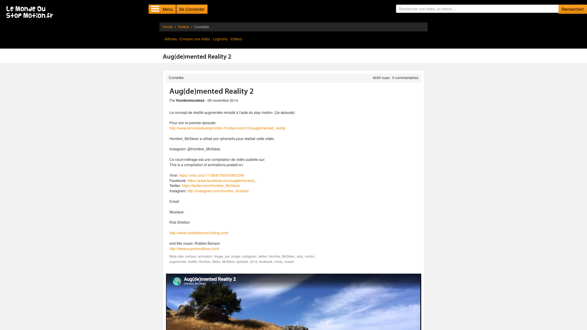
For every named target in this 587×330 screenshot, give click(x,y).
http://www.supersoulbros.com (193, 248)
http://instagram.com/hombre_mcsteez (218, 190)
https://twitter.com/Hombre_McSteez (211, 185)
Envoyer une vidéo (195, 38)
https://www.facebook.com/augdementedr (220, 180)
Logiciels (220, 38)
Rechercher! (573, 9)
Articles (171, 38)
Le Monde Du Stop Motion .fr (31, 12)
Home (168, 26)
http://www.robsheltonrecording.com (198, 232)
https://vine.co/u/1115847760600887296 (211, 175)
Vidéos (183, 26)
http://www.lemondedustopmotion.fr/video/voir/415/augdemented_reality (227, 128)
